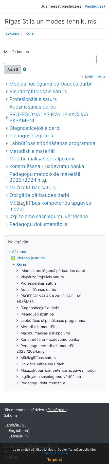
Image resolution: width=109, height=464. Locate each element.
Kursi (30, 33)
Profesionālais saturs (33, 99)
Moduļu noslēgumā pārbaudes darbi (50, 84)
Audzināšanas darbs (32, 107)
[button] (25, 70)
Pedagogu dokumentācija (38, 224)
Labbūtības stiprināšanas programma (52, 143)
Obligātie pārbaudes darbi (39, 195)
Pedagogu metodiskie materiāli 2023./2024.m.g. (44, 177)
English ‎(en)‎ (19, 430)
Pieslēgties (94, 6)
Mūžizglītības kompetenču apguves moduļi (50, 206)
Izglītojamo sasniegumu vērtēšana (48, 216)
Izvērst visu (95, 76)
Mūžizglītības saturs (32, 187)
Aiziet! (12, 69)
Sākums (12, 33)
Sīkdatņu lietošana (54, 453)
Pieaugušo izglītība (31, 136)
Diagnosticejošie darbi (35, 128)
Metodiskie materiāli (32, 151)
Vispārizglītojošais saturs (38, 91)
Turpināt (54, 459)
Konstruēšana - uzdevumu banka (46, 166)
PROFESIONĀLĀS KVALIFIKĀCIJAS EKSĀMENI (48, 117)
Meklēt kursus (16, 52)
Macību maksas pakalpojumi (41, 159)
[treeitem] (54, 252)
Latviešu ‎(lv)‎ (15, 425)
